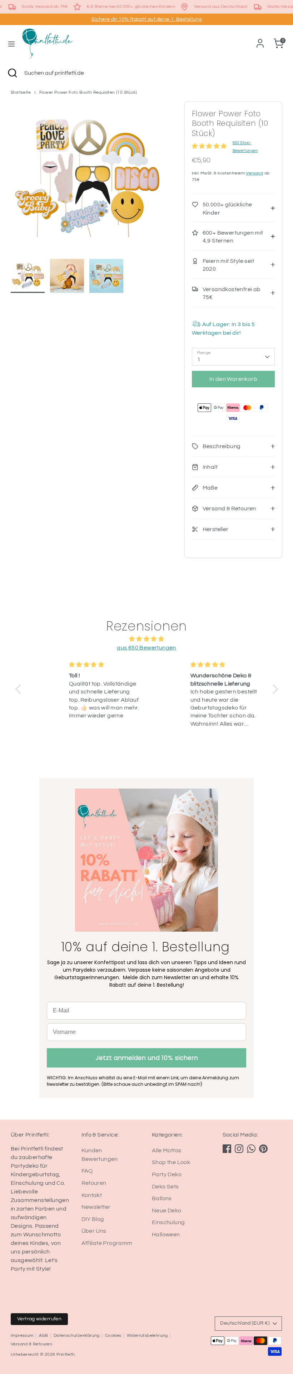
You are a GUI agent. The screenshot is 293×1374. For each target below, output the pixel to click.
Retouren (93, 1183)
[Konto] (260, 40)
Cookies (113, 1335)
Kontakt (91, 1195)
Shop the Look (171, 1162)
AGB (43, 1335)
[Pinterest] (263, 1148)
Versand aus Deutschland (220, 6)
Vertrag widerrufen (39, 1318)
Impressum (22, 1335)
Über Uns (93, 1231)
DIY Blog (92, 1219)
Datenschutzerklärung (77, 1335)
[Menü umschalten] (11, 43)
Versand (254, 173)
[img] (146, 638)
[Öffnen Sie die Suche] (12, 72)
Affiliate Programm (107, 1243)
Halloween (166, 1234)
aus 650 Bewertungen (146, 648)
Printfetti (65, 1354)
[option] (87, 180)
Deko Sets (165, 1186)
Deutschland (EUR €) (244, 1323)
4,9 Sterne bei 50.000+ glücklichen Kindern (130, 6)
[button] (20, 689)
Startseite (21, 92)
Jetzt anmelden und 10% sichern (146, 1057)
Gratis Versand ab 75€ (44, 6)
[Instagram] (239, 1148)
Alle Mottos (166, 1150)
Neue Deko (167, 1210)
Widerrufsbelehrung (147, 1335)
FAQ (87, 1171)
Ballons (162, 1198)
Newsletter (96, 1207)
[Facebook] (227, 1148)
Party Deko (167, 1174)
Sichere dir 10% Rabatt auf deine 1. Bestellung (146, 19)
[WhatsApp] (251, 1148)
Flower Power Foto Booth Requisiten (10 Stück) (88, 92)
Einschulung (168, 1222)
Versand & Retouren (31, 1344)
